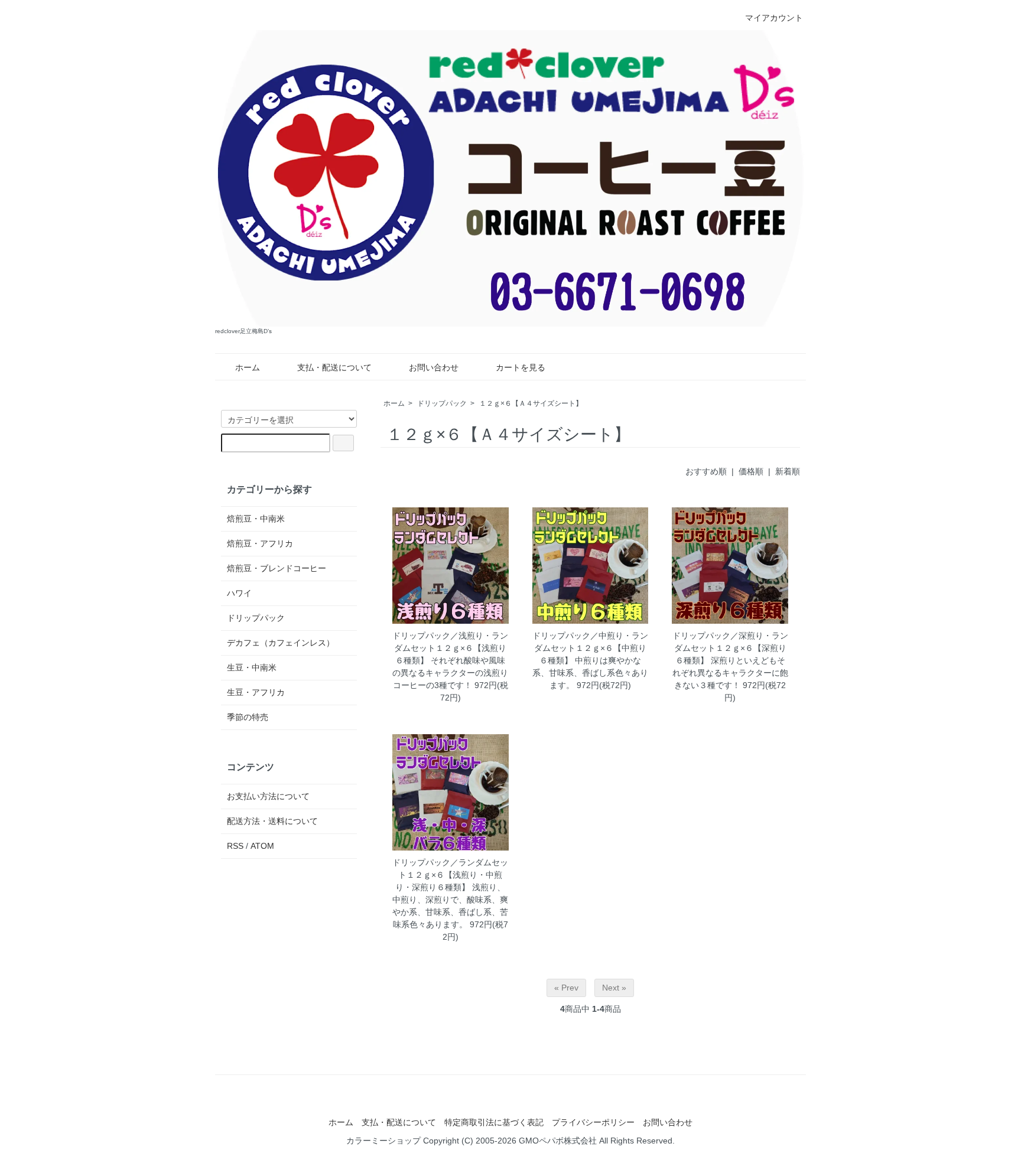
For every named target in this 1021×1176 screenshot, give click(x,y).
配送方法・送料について (272, 821)
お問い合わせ (434, 367)
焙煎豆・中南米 (256, 518)
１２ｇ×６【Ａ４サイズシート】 (531, 403)
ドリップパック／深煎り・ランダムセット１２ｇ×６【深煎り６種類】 (730, 648)
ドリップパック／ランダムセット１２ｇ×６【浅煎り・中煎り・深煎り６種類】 (450, 875)
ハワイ (239, 593)
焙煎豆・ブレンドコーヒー (276, 568)
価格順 (751, 471)
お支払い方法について (268, 796)
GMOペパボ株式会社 (558, 1140)
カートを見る (520, 367)
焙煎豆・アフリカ (260, 543)
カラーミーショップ (383, 1140)
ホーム (247, 367)
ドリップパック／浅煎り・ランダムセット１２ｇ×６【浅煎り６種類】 (450, 648)
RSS (235, 846)
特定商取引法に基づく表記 (494, 1122)
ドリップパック (442, 403)
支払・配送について (334, 367)
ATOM (262, 846)
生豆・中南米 (252, 667)
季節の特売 (247, 717)
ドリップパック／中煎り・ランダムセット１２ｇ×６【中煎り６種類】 (590, 648)
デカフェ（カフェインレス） (280, 642)
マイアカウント (774, 17)
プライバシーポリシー (593, 1122)
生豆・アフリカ (256, 692)
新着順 (787, 471)
